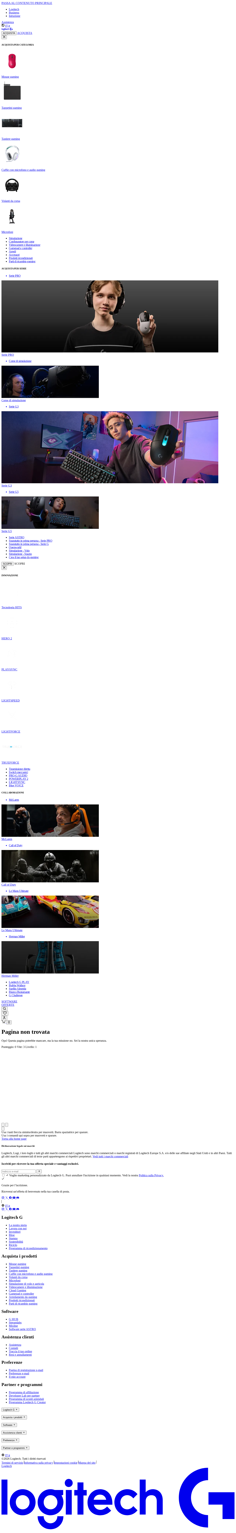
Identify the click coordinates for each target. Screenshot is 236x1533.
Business (14, 12)
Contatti (13, 1348)
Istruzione (14, 15)
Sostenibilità (16, 1241)
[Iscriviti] (39, 1171)
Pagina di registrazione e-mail (26, 1370)
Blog (12, 1235)
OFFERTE (7, 1004)
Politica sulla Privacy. (151, 1175)
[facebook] (11, 1198)
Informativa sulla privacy (38, 1462)
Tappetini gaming (19, 1267)
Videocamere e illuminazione (26, 1287)
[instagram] (3, 1198)
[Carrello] (3, 1022)
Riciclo (13, 1245)
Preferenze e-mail (19, 1373)
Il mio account (17, 1376)
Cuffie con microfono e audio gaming (31, 1273)
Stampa (13, 1238)
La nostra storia (18, 1225)
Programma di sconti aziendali (26, 1399)
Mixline (13, 1325)
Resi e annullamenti (20, 1354)
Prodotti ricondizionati (22, 1300)
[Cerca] (4, 1009)
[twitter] (7, 1198)
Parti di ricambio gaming (23, 1303)
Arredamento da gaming (23, 1297)
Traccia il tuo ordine (20, 1351)
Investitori (14, 1231)
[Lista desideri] (4, 1013)
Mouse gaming (17, 1263)
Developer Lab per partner (24, 1395)
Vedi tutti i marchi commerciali (110, 1156)
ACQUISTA (9, 33)
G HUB (13, 1319)
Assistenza (7, 22)
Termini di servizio (12, 1462)
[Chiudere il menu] (4, 37)
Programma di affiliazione (24, 1392)
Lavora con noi (18, 1228)
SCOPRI (7, 563)
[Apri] (9, 1022)
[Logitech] (7, 29)
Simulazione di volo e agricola (26, 1283)
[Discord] (17, 1198)
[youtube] (14, 1198)
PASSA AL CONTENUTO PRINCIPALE (26, 3)
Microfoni (14, 1280)
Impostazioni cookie (65, 1462)
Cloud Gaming (17, 1290)
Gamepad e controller (21, 1293)
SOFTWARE (9, 1001)
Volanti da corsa (18, 1277)
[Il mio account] (4, 1018)
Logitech (14, 9)
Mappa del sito (87, 1462)
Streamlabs (15, 1322)
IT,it (7, 25)
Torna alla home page (14, 1138)
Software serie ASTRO (22, 1329)
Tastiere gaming (18, 1270)
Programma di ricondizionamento (28, 1248)
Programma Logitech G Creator (27, 1402)
